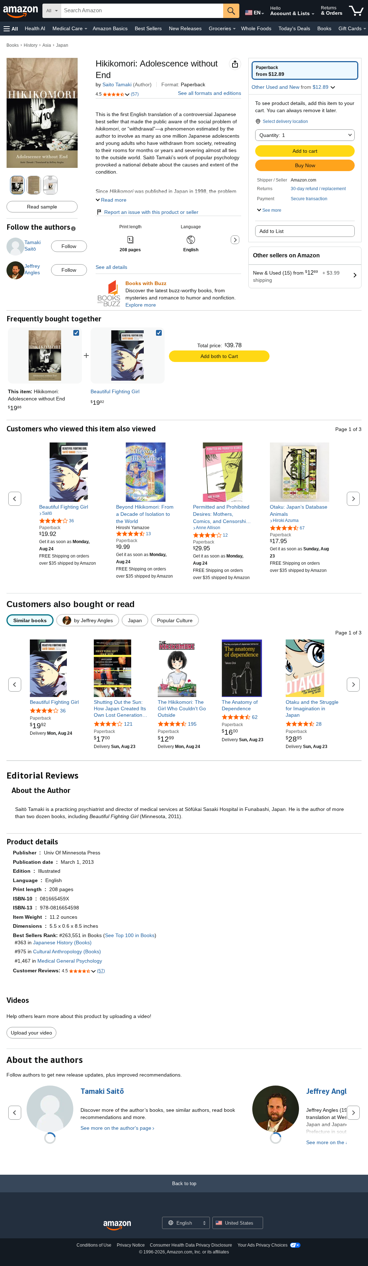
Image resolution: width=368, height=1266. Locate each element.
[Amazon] (21, 11)
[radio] (305, 70)
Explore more (140, 305)
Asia (46, 45)
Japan (62, 45)
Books (324, 28)
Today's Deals (294, 28)
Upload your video (31, 1033)
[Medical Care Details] (85, 28)
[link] (127, 355)
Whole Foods (256, 28)
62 (255, 717)
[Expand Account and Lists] (313, 14)
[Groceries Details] (234, 28)
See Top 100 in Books (130, 935)
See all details (111, 267)
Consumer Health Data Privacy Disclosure (191, 1245)
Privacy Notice (131, 1245)
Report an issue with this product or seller (151, 212)
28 (319, 724)
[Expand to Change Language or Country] (262, 13)
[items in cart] (356, 11)
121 (128, 724)
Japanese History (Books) (62, 942)
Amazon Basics (110, 28)
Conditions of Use (94, 1245)
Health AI (35, 28)
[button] (10, 29)
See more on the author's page (115, 1128)
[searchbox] (142, 11)
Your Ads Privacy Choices (263, 1245)
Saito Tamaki (117, 84)
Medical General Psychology (69, 961)
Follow (68, 246)
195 (192, 724)
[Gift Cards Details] (364, 28)
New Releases (185, 28)
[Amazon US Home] (117, 1226)
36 (63, 711)
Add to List (271, 231)
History (30, 45)
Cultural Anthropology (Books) (67, 951)
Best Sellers (148, 28)
